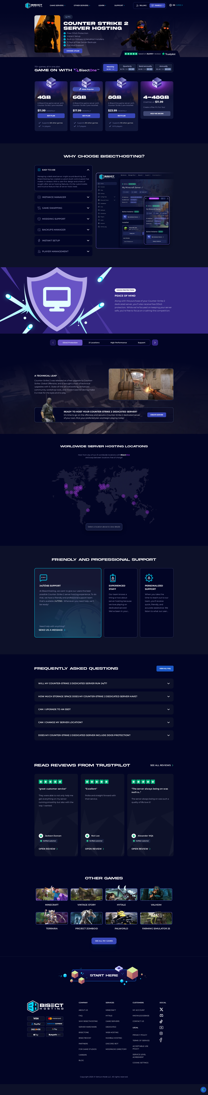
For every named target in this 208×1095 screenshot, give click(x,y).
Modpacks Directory (116, 1049)
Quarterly (127, 67)
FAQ (80, 1016)
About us (83, 1010)
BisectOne (84, 1032)
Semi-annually (145, 67)
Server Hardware (88, 1027)
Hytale (109, 1016)
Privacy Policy (140, 1035)
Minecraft (111, 1010)
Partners (83, 1044)
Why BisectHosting (88, 1021)
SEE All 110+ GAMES (104, 941)
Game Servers (112, 1021)
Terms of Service (141, 1040)
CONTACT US (138, 1021)
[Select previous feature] (53, 342)
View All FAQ (165, 668)
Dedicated (111, 1027)
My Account (139, 1010)
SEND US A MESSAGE (51, 630)
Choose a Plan (73, 51)
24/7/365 (58, 601)
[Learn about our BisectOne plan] (86, 70)
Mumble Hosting (114, 1038)
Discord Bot (112, 1044)
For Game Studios (88, 1049)
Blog (81, 1060)
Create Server (156, 415)
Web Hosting (112, 1032)
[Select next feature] (155, 342)
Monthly (110, 68)
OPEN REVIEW (47, 849)
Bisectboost (85, 1038)
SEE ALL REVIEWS (160, 765)
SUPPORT (118, 5)
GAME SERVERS (57, 5)
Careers (83, 1055)
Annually (163, 67)
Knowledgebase (141, 1016)
